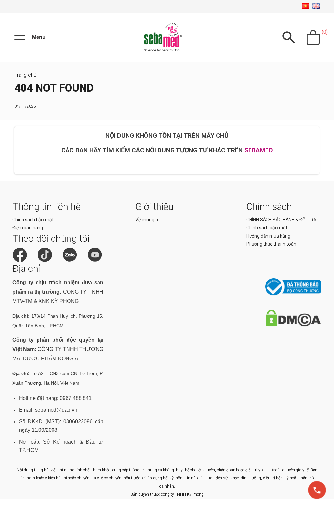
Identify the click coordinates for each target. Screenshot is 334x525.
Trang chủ (25, 75)
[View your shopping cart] (313, 37)
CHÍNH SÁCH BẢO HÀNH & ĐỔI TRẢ (281, 219)
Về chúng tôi (148, 219)
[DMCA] (293, 325)
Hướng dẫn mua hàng (268, 236)
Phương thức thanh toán (271, 244)
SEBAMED (258, 150)
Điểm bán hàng (27, 227)
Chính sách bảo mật (32, 219)
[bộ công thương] (293, 294)
